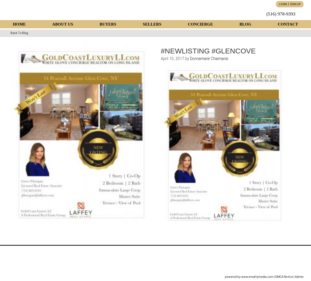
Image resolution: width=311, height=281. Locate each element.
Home (19, 24)
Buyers (108, 24)
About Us (62, 24)
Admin (299, 276)
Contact (288, 24)
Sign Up (295, 4)
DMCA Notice (284, 276)
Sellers (152, 24)
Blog (245, 24)
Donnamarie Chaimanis (209, 58)
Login (283, 4)
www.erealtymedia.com (257, 276)
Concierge (200, 24)
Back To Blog (19, 33)
